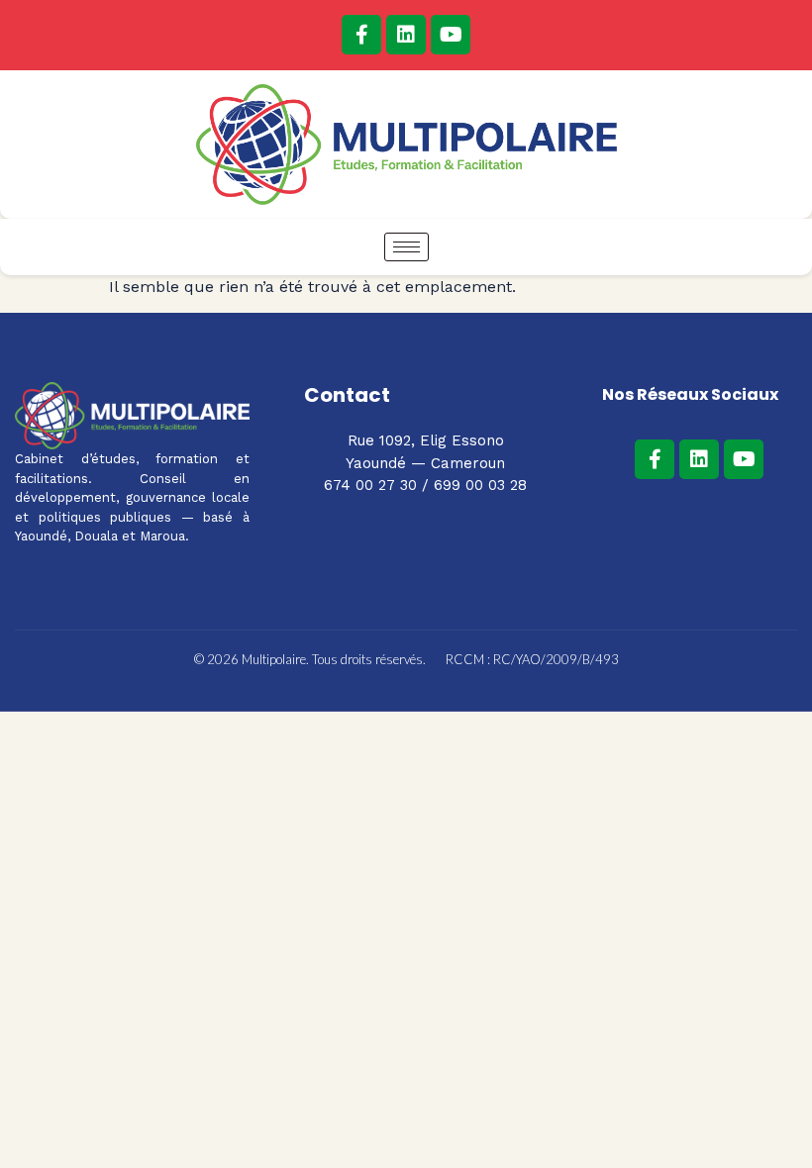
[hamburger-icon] (406, 247)
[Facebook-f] (361, 34)
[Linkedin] (406, 34)
